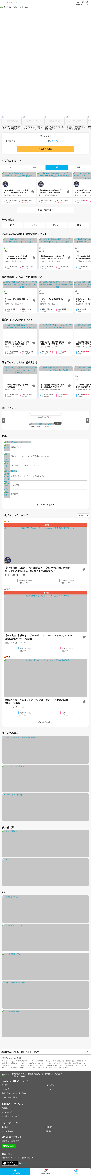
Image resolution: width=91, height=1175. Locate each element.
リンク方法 (5, 1089)
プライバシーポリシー (9, 1112)
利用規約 (5, 1108)
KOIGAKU (49, 1127)
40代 (79, 225)
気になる (78, 4)
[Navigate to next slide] (87, 420)
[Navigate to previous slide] (3, 420)
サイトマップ (50, 1089)
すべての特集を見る (45, 504)
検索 (87, 4)
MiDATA (48, 1131)
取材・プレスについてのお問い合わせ (14, 1093)
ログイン (83, 4)
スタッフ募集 (50, 1085)
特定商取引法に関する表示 (10, 1116)
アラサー (56, 225)
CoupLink (5, 1127)
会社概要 (5, 1085)
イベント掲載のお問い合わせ (11, 1097)
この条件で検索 (45, 149)
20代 (12, 225)
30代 (34, 225)
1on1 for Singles (7, 1131)
